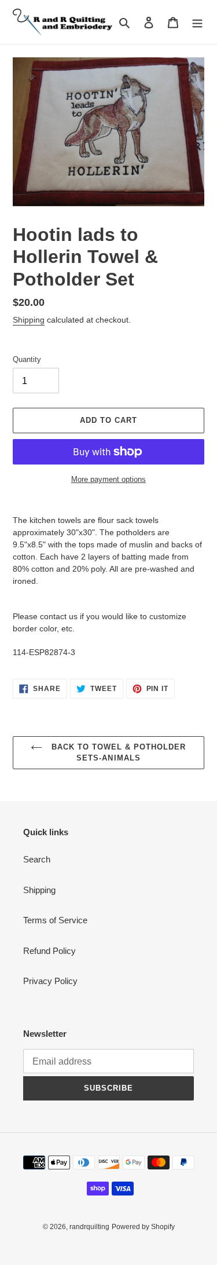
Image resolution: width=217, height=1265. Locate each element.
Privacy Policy (50, 981)
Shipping (29, 319)
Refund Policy (49, 951)
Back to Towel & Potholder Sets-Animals (117, 753)
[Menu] (197, 22)
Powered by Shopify (143, 1227)
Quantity (27, 359)
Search (36, 859)
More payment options (108, 479)
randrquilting (89, 1227)
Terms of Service (55, 920)
